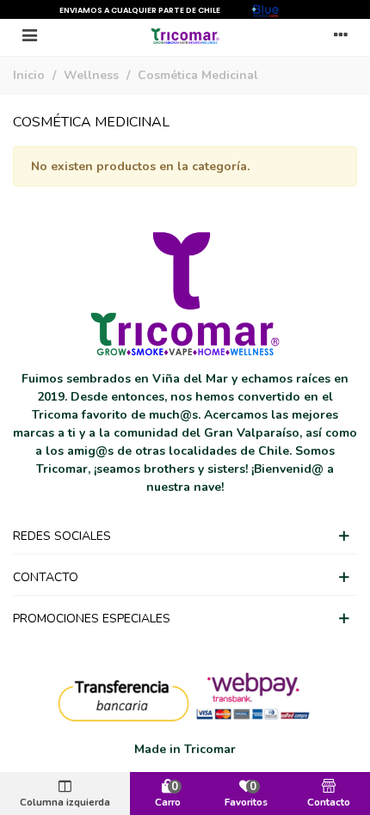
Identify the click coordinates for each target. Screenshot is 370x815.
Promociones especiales (91, 618)
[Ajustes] (340, 35)
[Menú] (29, 35)
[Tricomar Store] (185, 36)
